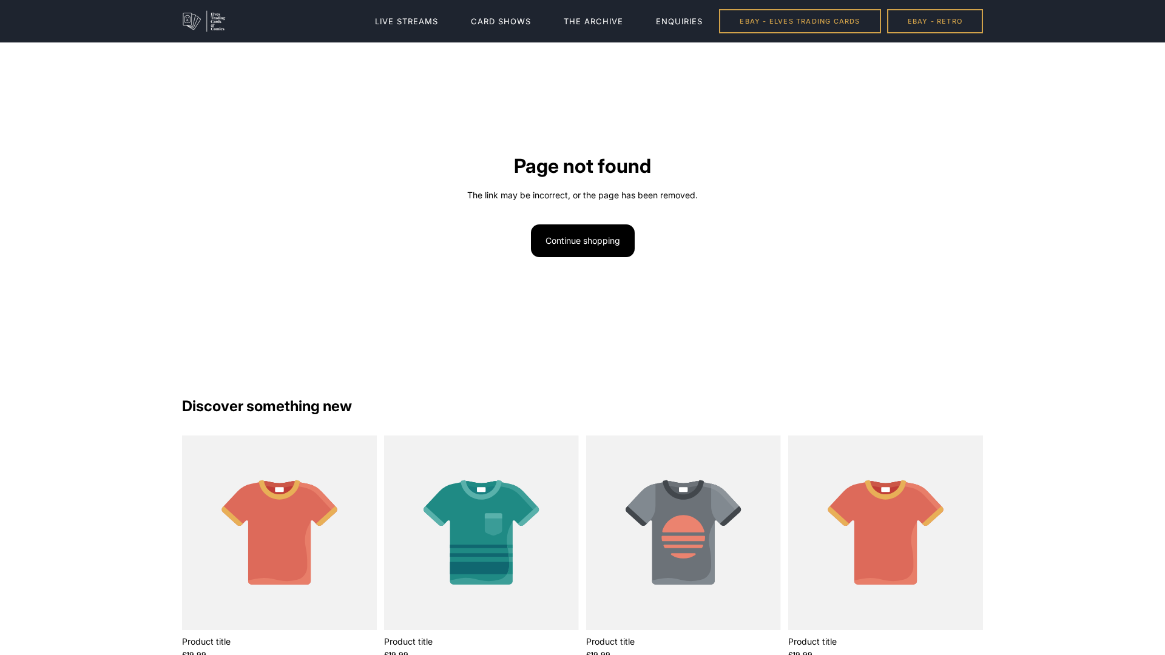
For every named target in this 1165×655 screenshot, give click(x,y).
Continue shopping (582, 240)
